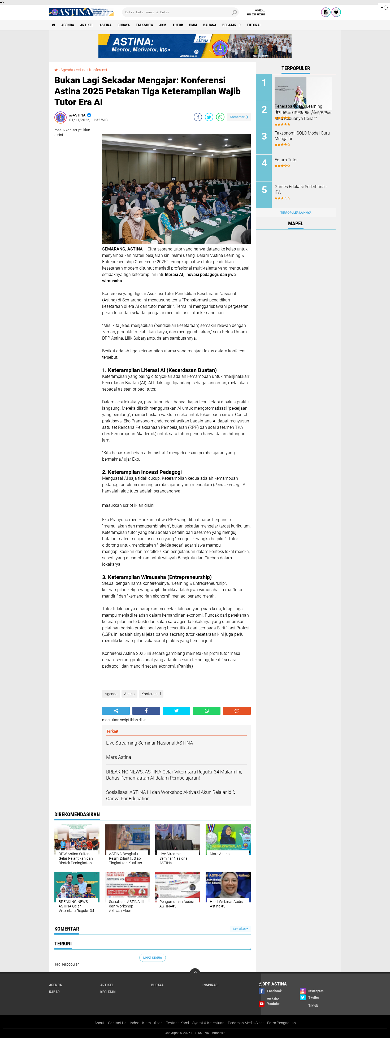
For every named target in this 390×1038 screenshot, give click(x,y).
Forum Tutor (286, 159)
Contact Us (117, 1023)
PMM (193, 25)
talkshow (144, 25)
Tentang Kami (177, 1023)
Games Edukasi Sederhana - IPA (301, 189)
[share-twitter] (209, 117)
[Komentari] (237, 711)
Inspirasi (210, 985)
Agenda (67, 25)
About (99, 1023)
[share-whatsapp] (220, 117)
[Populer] (336, 12)
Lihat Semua (152, 957)
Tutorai (254, 25)
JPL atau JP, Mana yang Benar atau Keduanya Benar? (303, 115)
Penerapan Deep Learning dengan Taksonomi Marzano (301, 109)
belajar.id (231, 25)
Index (134, 1023)
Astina (105, 25)
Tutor (177, 25)
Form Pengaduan (281, 1023)
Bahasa (209, 25)
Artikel (86, 25)
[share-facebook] (198, 117)
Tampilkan (239, 929)
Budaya (124, 25)
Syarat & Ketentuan (208, 1023)
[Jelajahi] (384, 7)
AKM (162, 25)
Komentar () (239, 117)
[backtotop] (195, 973)
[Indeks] (326, 12)
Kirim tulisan (152, 1023)
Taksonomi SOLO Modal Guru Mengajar (302, 136)
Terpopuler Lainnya (295, 212)
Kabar (54, 992)
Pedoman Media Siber (246, 1023)
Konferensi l (99, 70)
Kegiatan (108, 992)
